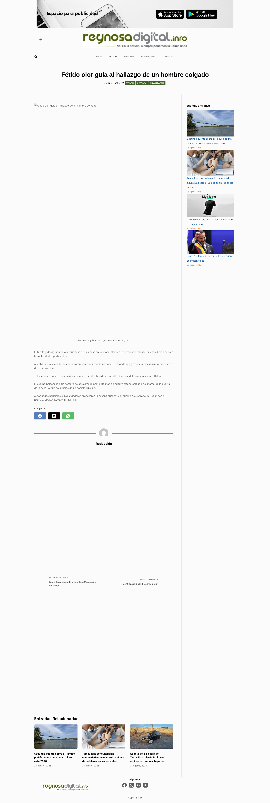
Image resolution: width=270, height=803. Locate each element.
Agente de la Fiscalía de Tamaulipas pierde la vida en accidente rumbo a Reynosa (147, 757)
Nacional (129, 56)
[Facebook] (40, 415)
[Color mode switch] (40, 39)
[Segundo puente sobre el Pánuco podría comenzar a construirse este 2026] (56, 736)
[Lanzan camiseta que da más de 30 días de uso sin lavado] (210, 205)
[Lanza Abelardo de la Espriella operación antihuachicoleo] (210, 242)
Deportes (169, 56)
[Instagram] (138, 785)
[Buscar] (35, 56)
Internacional (149, 56)
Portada (142, 83)
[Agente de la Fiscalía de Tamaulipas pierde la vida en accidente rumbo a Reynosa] (151, 736)
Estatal (113, 56)
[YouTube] (145, 785)
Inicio (99, 56)
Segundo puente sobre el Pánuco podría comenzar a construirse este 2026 (54, 757)
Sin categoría (157, 83)
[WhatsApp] (68, 415)
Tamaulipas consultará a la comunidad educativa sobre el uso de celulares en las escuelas (103, 757)
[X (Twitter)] (54, 415)
